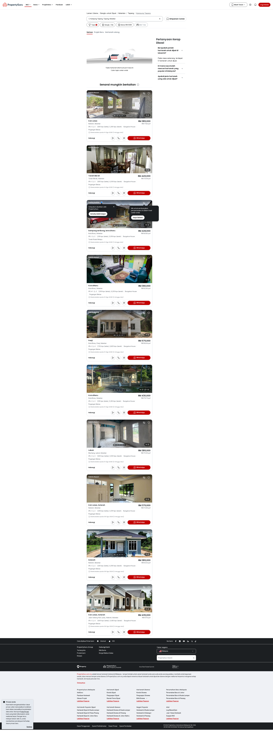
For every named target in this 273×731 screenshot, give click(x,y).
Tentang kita (81, 650)
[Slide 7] (124, 115)
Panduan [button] (59, 5)
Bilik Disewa (140, 698)
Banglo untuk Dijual (108, 13)
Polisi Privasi (24, 712)
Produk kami (81, 653)
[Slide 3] (117, 115)
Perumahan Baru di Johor (175, 692)
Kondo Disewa (141, 692)
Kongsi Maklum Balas (106, 653)
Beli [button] (27, 5)
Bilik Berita (102, 650)
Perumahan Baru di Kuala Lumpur (178, 695)
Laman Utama (92, 13)
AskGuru (80, 692)
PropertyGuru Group (85, 647)
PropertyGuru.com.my (84, 674)
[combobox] (124, 18)
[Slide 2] (115, 115)
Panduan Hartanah (83, 695)
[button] (90, 32)
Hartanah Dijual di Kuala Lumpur (88, 710)
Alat (167, 707)
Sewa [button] (35, 5)
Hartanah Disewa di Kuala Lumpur (118, 710)
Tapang (131, 13)
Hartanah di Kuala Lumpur (145, 710)
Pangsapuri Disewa (143, 695)
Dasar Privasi (113, 726)
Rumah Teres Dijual (113, 698)
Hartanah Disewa (143, 690)
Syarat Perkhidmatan (99, 726)
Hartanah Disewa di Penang (116, 713)
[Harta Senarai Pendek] (148, 93)
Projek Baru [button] (46, 5)
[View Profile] (95, 202)
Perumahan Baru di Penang (175, 698)
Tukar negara (162, 647)
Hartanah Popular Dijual (86, 707)
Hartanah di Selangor (143, 713)
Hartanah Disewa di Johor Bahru (118, 716)
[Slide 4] (119, 115)
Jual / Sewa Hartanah (173, 713)
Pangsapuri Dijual (113, 695)
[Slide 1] (114, 115)
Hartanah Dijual (113, 690)
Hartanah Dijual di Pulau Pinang (88, 713)
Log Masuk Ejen (171, 710)
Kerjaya (79, 656)
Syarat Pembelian (125, 726)
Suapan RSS (170, 716)
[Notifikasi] (255, 5)
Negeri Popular (142, 707)
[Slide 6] (122, 115)
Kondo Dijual (111, 692)
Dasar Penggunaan (83, 726)
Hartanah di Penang (143, 716)
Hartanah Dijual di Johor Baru (87, 716)
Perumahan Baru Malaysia (176, 690)
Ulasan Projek (82, 698)
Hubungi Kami (104, 647)
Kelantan (121, 13)
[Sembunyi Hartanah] (144, 93)
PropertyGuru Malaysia (86, 690)
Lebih (68, 5)
